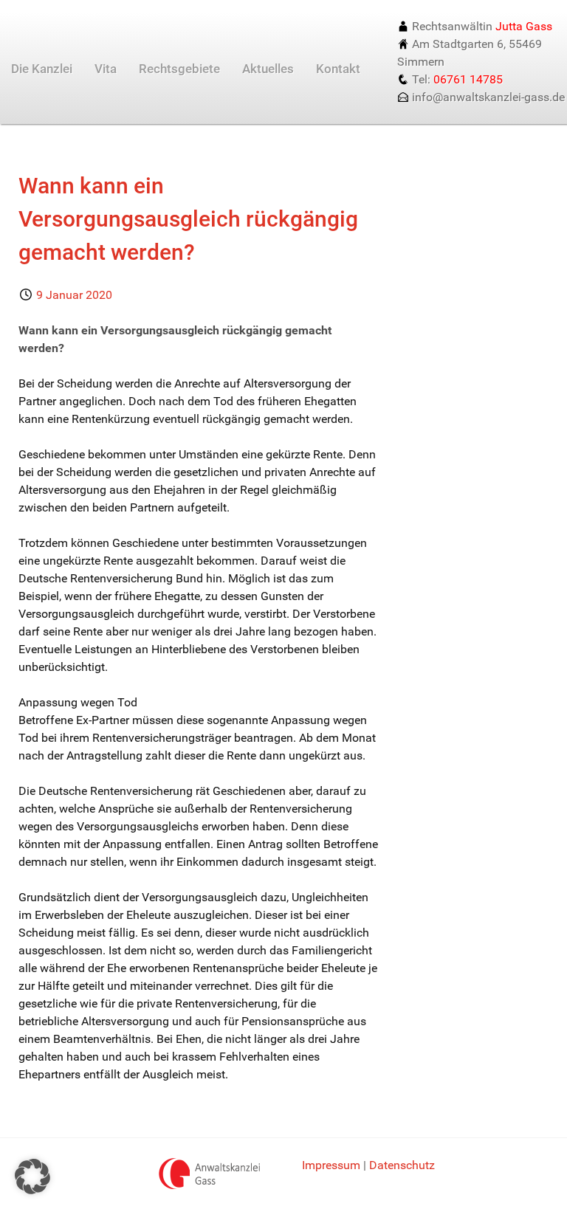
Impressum (331, 1165)
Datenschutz (402, 1165)
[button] (32, 1176)
